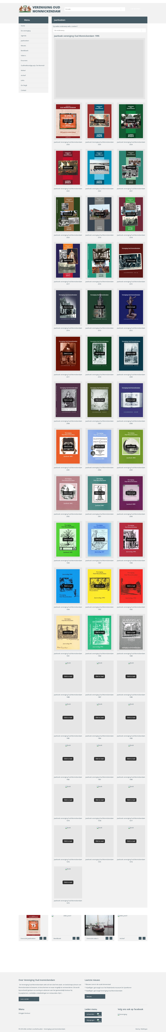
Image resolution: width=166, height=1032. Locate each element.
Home (23, 26)
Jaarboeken (25, 41)
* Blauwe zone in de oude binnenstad (98, 984)
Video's (23, 56)
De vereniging (25, 31)
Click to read (68, 121)
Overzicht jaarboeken (28, 938)
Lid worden (135, 8)
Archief (23, 75)
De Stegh (24, 85)
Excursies (24, 60)
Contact (23, 90)
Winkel (23, 70)
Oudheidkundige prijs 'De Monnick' (33, 65)
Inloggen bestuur (24, 1013)
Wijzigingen (90, 1020)
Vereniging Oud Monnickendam (46, 9)
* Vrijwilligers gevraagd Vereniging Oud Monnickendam (103, 991)
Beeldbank (24, 51)
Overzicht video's (92, 938)
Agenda (23, 36)
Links (22, 80)
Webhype (144, 1029)
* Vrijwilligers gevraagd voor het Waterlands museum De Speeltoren (108, 988)
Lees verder (25, 999)
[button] (44, 938)
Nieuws (23, 46)
